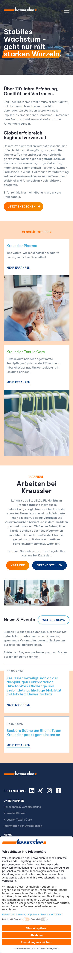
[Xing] (41, 792)
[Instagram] (50, 792)
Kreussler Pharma (22, 245)
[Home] (20, 10)
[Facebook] (59, 792)
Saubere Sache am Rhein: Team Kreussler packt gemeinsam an (34, 732)
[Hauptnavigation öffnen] (66, 10)
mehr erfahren (18, 267)
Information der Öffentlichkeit (23, 825)
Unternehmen (14, 800)
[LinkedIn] (32, 792)
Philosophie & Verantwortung (22, 807)
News (8, 834)
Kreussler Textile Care (26, 351)
